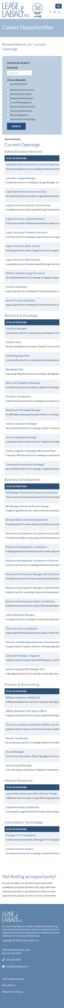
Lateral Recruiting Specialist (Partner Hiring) (31, 793)
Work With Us (9, 985)
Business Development (21, 98)
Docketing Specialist (18, 355)
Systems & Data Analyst (20, 849)
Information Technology (22, 119)
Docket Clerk (13, 342)
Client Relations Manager (20, 615)
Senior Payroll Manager (19, 765)
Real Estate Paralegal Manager (23, 410)
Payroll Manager (15, 751)
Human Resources (19, 114)
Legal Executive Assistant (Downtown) (28, 205)
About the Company (12, 991)
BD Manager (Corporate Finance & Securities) (32, 492)
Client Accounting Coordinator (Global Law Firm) (34, 724)
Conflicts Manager (16, 328)
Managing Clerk (14, 369)
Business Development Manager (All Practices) (33, 574)
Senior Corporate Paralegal (21, 423)
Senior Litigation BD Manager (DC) (25, 669)
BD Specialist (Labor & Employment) (27, 519)
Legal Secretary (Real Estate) (23, 259)
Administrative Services (22, 89)
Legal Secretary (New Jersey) (23, 246)
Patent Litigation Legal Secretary (25, 273)
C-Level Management (21, 102)
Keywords (12, 67)
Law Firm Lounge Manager (21, 178)
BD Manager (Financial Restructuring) (27, 506)
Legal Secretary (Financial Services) (26, 232)
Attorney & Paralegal (20, 93)
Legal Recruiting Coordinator (22, 807)
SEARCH (16, 126)
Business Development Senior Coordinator (30, 601)
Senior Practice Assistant (20, 300)
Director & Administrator (22, 106)
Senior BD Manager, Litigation (23, 655)
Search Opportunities (13, 978)
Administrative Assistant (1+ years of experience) (34, 164)
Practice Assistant (16, 286)
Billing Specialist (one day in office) (26, 711)
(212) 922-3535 (13, 959)
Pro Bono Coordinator (18, 396)
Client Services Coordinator (22, 628)
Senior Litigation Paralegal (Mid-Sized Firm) (31, 451)
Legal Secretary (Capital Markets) (25, 218)
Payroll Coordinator (17, 738)
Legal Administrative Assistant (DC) (26, 191)
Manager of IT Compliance (21, 835)
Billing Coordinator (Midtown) (23, 697)
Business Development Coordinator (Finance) (32, 560)
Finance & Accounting (21, 110)
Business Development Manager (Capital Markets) (34, 587)
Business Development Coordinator (26, 547)
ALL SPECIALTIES (18, 84)
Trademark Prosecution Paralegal (25, 464)
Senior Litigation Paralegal (21, 437)
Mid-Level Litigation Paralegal (23, 383)
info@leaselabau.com (17, 966)
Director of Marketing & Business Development (33, 642)
